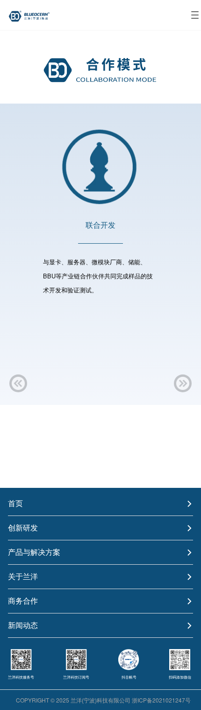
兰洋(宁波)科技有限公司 (100, 700)
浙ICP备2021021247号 (161, 700)
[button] (18, 383)
